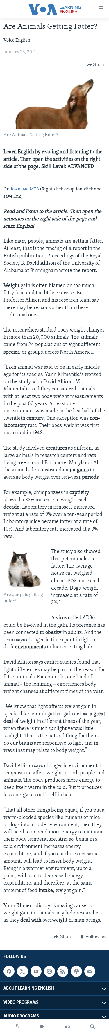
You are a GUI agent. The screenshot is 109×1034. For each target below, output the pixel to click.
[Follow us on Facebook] (9, 971)
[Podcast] (76, 971)
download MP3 (24, 189)
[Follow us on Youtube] (36, 971)
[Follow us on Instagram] (49, 971)
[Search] (92, 1026)
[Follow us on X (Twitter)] (22, 971)
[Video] (42, 1026)
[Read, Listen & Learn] (17, 1026)
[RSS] (62, 971)
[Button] (96, 65)
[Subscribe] (89, 971)
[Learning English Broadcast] (67, 1026)
